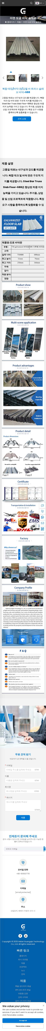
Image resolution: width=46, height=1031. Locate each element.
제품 (19, 22)
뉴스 (23, 970)
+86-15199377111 (23, 873)
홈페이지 (11, 22)
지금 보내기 (45, 849)
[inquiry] (42, 505)
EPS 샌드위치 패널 (23, 990)
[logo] (23, 10)
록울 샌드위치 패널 (23, 986)
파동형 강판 (23, 993)
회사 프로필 (23, 959)
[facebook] (20, 936)
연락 (23, 974)
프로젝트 (23, 967)
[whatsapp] (42, 517)
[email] (42, 523)
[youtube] (26, 936)
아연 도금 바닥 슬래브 (32, 22)
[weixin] (42, 529)
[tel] (42, 511)
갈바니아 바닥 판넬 (23, 1001)
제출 (23, 817)
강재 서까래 (23, 997)
